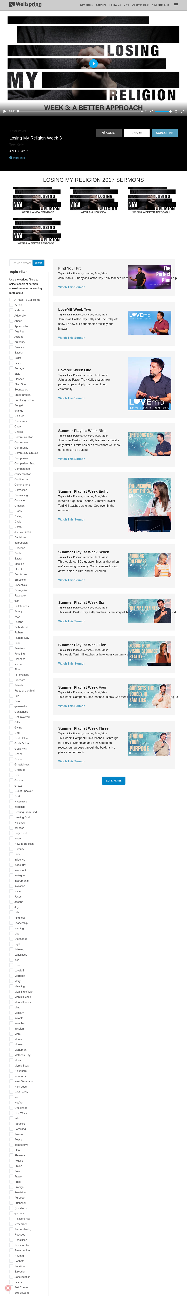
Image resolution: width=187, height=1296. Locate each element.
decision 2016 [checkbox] (22, 532)
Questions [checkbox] (20, 1208)
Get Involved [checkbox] (22, 716)
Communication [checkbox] (23, 437)
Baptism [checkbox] (19, 352)
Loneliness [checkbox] (20, 954)
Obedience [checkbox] (20, 1107)
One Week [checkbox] (20, 1113)
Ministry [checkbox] (19, 1012)
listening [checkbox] (19, 949)
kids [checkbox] (16, 912)
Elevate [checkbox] (18, 569)
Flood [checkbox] (17, 669)
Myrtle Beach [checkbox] (22, 1065)
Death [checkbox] (18, 526)
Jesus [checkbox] (18, 896)
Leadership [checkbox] (21, 922)
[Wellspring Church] (25, 5)
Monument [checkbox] (20, 1049)
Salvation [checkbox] (19, 1271)
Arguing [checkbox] (19, 331)
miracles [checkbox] (19, 1023)
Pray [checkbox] (17, 1171)
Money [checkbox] (18, 1044)
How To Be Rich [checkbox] (24, 843)
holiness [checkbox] (19, 827)
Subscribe (164, 132)
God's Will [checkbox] (20, 748)
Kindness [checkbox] (20, 917)
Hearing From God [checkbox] (25, 812)
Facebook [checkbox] (20, 595)
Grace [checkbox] (18, 759)
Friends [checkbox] (18, 685)
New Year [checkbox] (20, 1076)
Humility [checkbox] (19, 849)
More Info (18, 157)
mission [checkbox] (19, 1028)
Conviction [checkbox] (20, 489)
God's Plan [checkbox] (21, 738)
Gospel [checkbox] (18, 753)
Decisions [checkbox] (20, 537)
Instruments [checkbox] (21, 880)
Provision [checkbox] (20, 1192)
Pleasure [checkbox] (19, 1155)
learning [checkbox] (19, 928)
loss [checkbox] (16, 959)
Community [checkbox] (21, 447)
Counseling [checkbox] (21, 495)
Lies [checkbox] (16, 933)
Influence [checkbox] (19, 859)
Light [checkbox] (17, 944)
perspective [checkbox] (21, 1144)
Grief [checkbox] (17, 775)
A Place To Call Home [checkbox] (27, 299)
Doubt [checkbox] (18, 553)
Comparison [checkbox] (21, 458)
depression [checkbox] (21, 542)
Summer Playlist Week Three (83, 728)
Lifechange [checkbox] (20, 938)
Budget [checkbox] (18, 405)
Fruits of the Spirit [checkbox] (24, 690)
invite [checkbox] (17, 891)
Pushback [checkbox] (20, 1202)
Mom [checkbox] (17, 1033)
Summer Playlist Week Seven (83, 552)
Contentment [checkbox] (22, 484)
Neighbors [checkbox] (20, 1070)
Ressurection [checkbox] (22, 1245)
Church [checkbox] (18, 426)
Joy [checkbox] (16, 907)
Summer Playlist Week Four (82, 687)
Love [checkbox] (17, 965)
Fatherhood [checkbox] (21, 627)
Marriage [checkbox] (19, 975)
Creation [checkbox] (19, 505)
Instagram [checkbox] (20, 875)
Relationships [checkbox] (22, 1218)
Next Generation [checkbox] (24, 1081)
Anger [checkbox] (18, 320)
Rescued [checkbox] (19, 1234)
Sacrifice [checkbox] (19, 1266)
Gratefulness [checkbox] (22, 764)
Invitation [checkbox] (19, 885)
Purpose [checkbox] (19, 1197)
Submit (38, 262)
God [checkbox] (17, 732)
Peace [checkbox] (18, 1139)
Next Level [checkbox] (20, 1086)
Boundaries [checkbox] (21, 389)
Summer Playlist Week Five (82, 645)
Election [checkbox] (19, 563)
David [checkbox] (17, 521)
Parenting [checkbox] (20, 1128)
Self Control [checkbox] (21, 1287)
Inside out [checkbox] (20, 870)
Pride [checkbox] (17, 1181)
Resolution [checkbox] (20, 1239)
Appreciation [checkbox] (21, 326)
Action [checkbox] (18, 305)
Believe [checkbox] (18, 363)
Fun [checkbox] (16, 695)
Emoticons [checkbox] (20, 574)
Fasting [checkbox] (18, 621)
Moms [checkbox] (18, 1039)
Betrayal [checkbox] (19, 368)
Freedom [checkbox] (19, 680)
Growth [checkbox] (18, 785)
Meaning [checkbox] (19, 986)
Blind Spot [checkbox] (20, 384)
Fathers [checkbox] (19, 632)
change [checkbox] (18, 410)
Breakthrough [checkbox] (22, 394)
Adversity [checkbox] (20, 315)
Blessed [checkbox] (19, 378)
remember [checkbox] (20, 1224)
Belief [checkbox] (17, 357)
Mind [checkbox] (17, 1007)
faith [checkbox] (16, 600)
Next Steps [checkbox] (21, 1091)
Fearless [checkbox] (19, 648)
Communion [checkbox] (21, 442)
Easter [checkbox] (18, 558)
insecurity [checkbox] (20, 864)
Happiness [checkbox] (20, 801)
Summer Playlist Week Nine (82, 431)
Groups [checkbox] (18, 780)
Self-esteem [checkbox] (21, 1292)
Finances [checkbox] (19, 658)
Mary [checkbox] (17, 981)
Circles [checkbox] (18, 431)
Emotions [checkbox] (20, 579)
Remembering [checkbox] (22, 1229)
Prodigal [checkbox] (19, 1187)
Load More (113, 780)
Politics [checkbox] (18, 1160)
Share (136, 132)
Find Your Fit (69, 268)
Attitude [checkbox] (18, 336)
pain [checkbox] (16, 1118)
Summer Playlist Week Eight (83, 491)
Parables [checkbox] (19, 1123)
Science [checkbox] (19, 1282)
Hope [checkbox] (17, 838)
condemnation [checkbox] (22, 474)
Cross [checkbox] (18, 510)
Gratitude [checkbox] (19, 769)
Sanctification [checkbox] (22, 1276)
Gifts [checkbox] (17, 722)
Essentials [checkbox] (20, 584)
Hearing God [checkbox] (22, 817)
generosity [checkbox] (20, 706)
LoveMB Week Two (74, 309)
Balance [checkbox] (19, 347)
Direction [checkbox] (19, 547)
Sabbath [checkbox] (19, 1260)
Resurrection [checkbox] (22, 1250)
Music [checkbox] (18, 1060)
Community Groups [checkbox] (26, 452)
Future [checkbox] (18, 701)
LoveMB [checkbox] (19, 970)
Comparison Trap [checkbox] (24, 463)
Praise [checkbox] (18, 1165)
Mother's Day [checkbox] (22, 1055)
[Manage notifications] (8, 1288)
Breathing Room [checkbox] (24, 400)
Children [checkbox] (19, 415)
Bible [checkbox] (17, 373)
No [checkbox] (16, 1097)
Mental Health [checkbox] (22, 996)
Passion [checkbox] (19, 1134)
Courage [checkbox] (19, 500)
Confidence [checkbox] (21, 479)
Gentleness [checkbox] (21, 711)
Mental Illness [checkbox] (22, 1002)
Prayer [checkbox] (18, 1176)
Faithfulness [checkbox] (21, 606)
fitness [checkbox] (18, 664)
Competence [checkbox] (22, 468)
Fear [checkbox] (17, 643)
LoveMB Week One (74, 370)
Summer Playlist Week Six (81, 602)
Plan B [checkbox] (18, 1150)
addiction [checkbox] (19, 310)
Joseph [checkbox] (18, 901)
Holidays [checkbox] (19, 822)
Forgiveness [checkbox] (21, 674)
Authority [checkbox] (19, 341)
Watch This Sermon (71, 287)
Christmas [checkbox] (20, 421)
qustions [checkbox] (19, 1213)
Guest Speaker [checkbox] (23, 790)
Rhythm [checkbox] (19, 1255)
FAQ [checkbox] (17, 616)
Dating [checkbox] (18, 516)
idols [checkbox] (17, 854)
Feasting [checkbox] (19, 653)
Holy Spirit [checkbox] (20, 833)
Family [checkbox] (18, 611)
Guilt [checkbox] (17, 796)
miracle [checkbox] (18, 1018)
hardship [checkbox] (19, 806)
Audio (110, 132)
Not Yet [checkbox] (18, 1102)
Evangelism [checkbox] (21, 590)
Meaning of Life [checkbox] (23, 991)
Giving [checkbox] (18, 727)
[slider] (78, 111)
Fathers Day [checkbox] (21, 637)
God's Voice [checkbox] (21, 743)
